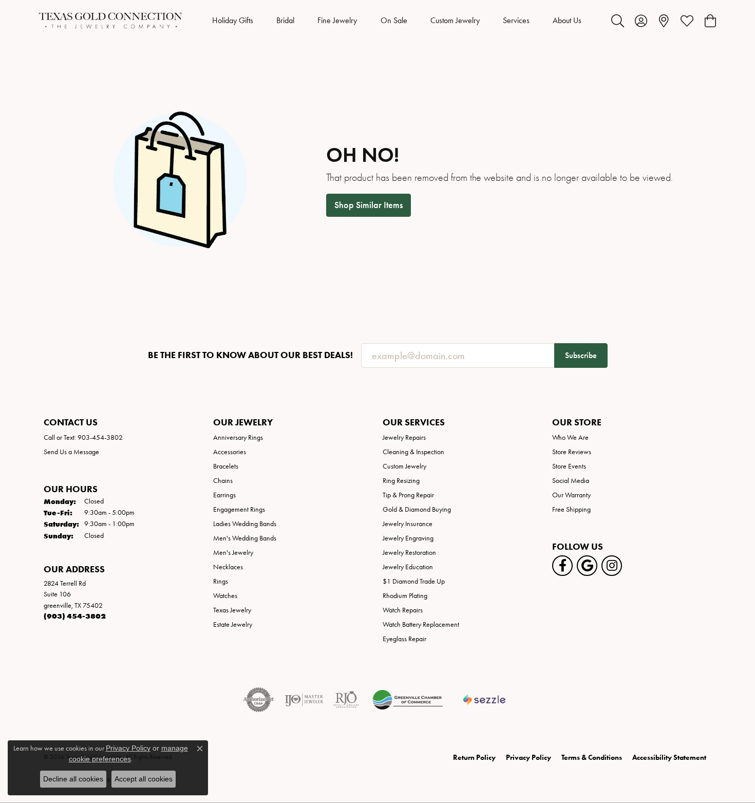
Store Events (569, 466)
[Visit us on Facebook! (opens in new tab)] (562, 565)
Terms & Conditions (591, 757)
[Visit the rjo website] (346, 700)
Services (516, 20)
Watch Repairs (403, 610)
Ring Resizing (401, 480)
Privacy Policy (528, 757)
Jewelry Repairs (404, 437)
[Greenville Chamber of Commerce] (407, 699)
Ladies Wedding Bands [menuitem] (244, 523)
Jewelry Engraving (408, 538)
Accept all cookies (144, 779)
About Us (567, 20)
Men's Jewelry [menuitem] (233, 552)
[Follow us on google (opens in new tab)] (587, 565)
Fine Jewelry (337, 20)
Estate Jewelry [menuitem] (232, 624)
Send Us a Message (71, 451)
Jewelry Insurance (407, 523)
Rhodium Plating (405, 595)
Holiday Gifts (232, 20)
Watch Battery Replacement (421, 624)
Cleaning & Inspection (413, 451)
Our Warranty (571, 495)
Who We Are (570, 437)
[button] (617, 20)
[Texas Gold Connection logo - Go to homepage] (110, 20)
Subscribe (581, 355)
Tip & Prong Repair (408, 495)
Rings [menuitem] (220, 581)
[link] (663, 20)
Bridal (285, 20)
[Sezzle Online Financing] (485, 700)
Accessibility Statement (669, 757)
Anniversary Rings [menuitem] (238, 437)
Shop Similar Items (368, 205)
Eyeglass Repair (404, 638)
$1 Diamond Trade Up (414, 581)
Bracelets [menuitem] (225, 466)
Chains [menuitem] (223, 480)
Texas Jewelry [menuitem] (232, 610)
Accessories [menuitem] (229, 451)
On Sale (394, 20)
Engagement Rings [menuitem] (239, 509)
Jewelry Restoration (409, 552)
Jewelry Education (408, 567)
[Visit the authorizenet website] (259, 700)
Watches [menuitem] (225, 595)
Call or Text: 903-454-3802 (83, 437)
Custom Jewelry (455, 20)
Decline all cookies (73, 779)
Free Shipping (571, 509)
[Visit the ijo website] (304, 700)
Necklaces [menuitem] (228, 567)
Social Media (570, 480)
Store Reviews (571, 451)
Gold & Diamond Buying (417, 509)
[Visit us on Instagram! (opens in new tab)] (611, 565)
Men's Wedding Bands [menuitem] (244, 538)
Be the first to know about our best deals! (250, 355)
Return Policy (474, 757)
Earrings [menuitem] (224, 495)
